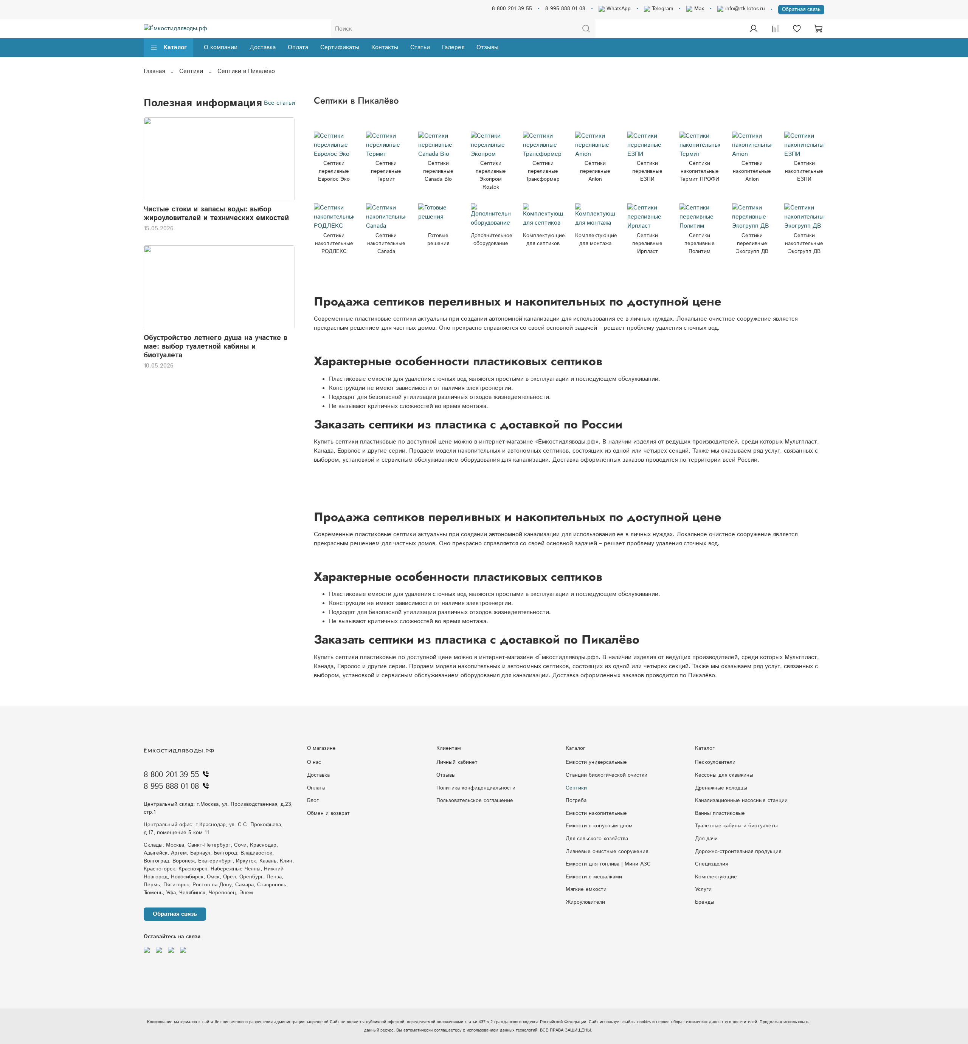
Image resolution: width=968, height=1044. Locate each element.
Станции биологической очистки (606, 775)
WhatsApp (618, 8)
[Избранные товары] (797, 29)
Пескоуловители (715, 762)
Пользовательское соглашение (474, 800)
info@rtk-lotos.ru (744, 8)
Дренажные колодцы (721, 788)
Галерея (453, 47)
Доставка (263, 47)
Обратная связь (801, 9)
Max (698, 8)
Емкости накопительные (596, 813)
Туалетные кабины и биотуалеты (736, 826)
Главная (154, 71)
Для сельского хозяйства (597, 838)
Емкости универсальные (596, 762)
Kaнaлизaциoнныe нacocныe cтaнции (741, 800)
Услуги (703, 889)
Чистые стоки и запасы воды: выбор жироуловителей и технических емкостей (216, 213)
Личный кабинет (457, 762)
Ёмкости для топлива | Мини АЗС (608, 864)
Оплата (298, 47)
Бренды (704, 902)
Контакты (384, 47)
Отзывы (487, 47)
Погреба (576, 800)
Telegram (661, 8)
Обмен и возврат (328, 813)
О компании (220, 47)
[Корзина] (818, 29)
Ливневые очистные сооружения (607, 851)
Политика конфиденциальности (475, 788)
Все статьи (279, 103)
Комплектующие (716, 877)
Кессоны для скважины (724, 775)
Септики (191, 71)
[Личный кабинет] (754, 29)
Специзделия (711, 864)
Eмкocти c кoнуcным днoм (599, 826)
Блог (313, 800)
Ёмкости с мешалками (594, 877)
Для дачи (706, 838)
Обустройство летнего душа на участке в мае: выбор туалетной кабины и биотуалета (215, 346)
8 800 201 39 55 (512, 8)
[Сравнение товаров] (775, 29)
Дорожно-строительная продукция (738, 851)
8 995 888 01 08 (565, 8)
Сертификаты (339, 47)
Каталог (175, 47)
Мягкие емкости (586, 889)
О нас (314, 762)
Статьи (420, 47)
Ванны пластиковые (720, 813)
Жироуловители (585, 902)
